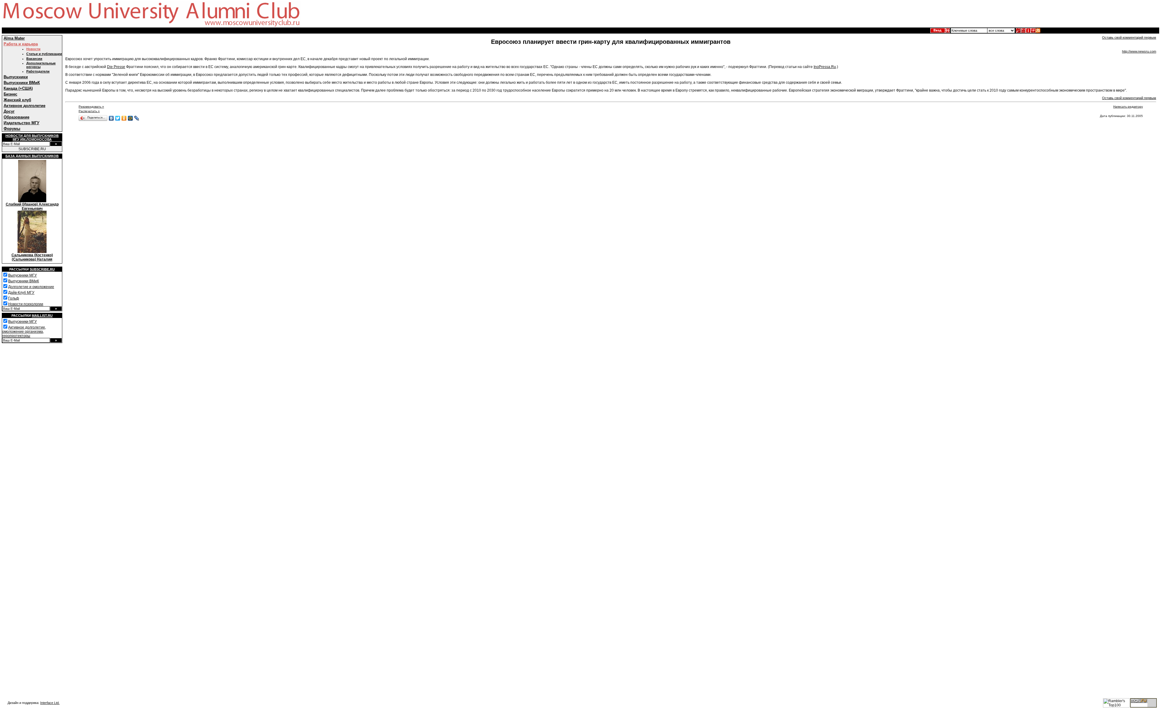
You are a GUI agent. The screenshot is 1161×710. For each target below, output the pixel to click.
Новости (33, 49)
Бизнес (10, 94)
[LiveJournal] (137, 118)
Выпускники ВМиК (22, 82)
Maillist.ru (42, 315)
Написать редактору (1128, 106)
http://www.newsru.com (1139, 51)
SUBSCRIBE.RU (32, 149)
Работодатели (38, 71)
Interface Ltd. (50, 703)
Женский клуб (17, 100)
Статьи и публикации (44, 54)
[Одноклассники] (124, 118)
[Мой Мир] (130, 118)
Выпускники (16, 77)
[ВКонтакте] (111, 118)
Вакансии (34, 58)
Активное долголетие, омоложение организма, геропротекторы (24, 331)
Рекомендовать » (91, 106)
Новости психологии (25, 304)
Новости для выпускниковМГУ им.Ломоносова (32, 137)
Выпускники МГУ (22, 275)
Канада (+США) (18, 88)
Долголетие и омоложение (31, 287)
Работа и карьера (21, 44)
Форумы (12, 128)
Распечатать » (89, 111)
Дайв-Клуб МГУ (21, 292)
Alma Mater (14, 38)
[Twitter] (118, 118)
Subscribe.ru (42, 269)
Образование (16, 117)
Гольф (13, 298)
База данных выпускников (32, 156)
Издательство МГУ (21, 123)
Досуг (9, 111)
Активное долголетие (24, 105)
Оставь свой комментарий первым (1129, 37)
